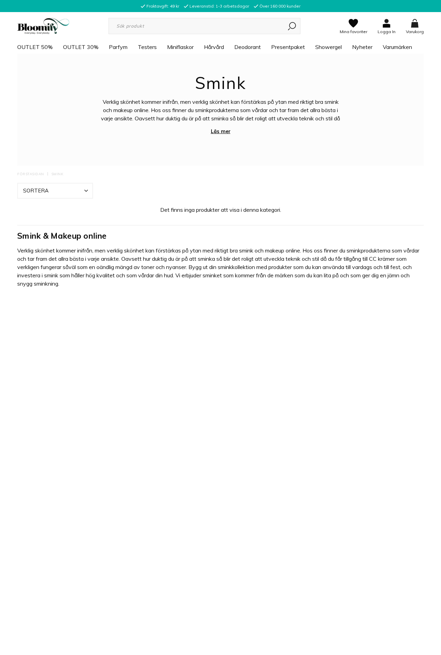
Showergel (328, 46)
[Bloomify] (43, 25)
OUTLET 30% (81, 46)
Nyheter (362, 46)
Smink (57, 174)
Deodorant (247, 46)
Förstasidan (30, 174)
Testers (147, 46)
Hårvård (214, 46)
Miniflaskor (180, 46)
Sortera (36, 190)
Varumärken (397, 46)
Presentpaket (288, 46)
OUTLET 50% (35, 46)
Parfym (118, 46)
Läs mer (220, 131)
